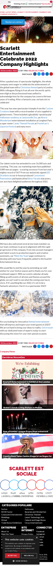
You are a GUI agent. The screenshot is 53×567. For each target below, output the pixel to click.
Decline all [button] (29, 555)
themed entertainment (38, 321)
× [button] (37, 538)
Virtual (4, 520)
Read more (22, 551)
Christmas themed (29, 87)
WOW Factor (7, 512)
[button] (35, 74)
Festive (4, 509)
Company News (7, 351)
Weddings (5, 517)
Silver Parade (34, 178)
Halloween (29, 509)
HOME (2, 12)
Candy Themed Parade (23, 123)
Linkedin (39, 545)
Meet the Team (21, 256)
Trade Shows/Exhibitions (11, 523)
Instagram (40, 534)
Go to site (46, 4)
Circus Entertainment (33, 523)
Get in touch (47, 327)
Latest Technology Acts (34, 517)
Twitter (39, 539)
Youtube (39, 542)
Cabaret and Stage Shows (35, 520)
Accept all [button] (12, 555)
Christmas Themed (33, 514)
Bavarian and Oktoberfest (35, 512)
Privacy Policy (27, 534)
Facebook (40, 531)
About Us (5, 531)
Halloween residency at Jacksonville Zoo (18, 117)
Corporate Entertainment (11, 514)
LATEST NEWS (11, 12)
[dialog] (20, 550)
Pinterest (40, 537)
